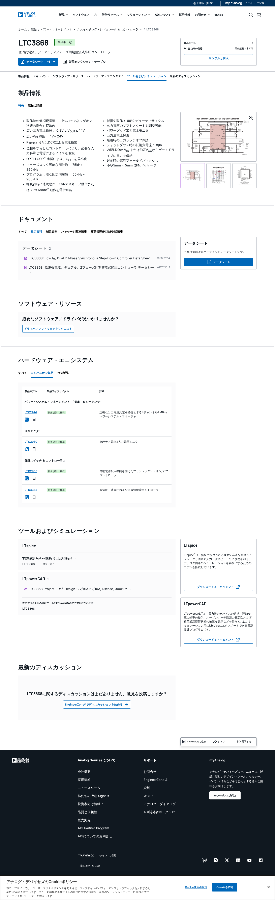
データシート (35, 61)
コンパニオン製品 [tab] (42, 372)
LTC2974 (31, 412)
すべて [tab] (22, 231)
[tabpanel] (97, 155)
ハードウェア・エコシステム (105, 76)
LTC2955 (31, 471)
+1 (48, 61)
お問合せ (150, 772)
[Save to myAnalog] (34, 420)
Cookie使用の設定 (196, 887)
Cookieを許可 (224, 887)
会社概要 (84, 772)
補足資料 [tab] (51, 231)
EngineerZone (154, 780)
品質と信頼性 (87, 812)
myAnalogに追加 (196, 741)
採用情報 (84, 780)
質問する (246, 741)
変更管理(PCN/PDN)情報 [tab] (107, 231)
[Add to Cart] (27, 420)
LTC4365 (31, 490)
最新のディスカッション (185, 76)
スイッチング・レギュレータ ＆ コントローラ (109, 29)
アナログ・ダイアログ (160, 804)
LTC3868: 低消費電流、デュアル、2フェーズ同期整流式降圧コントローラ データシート (91, 269)
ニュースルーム (89, 788)
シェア (221, 741)
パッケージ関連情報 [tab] (74, 231)
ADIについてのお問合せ (95, 836)
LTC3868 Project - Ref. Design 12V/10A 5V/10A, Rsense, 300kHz (78, 589)
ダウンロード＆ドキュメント (215, 586)
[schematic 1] (192, 175)
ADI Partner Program (93, 828)
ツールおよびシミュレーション (146, 76)
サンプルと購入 (218, 58)
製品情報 (24, 76)
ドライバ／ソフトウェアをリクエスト (48, 328)
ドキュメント (41, 76)
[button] (74, 29)
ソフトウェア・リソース (68, 76)
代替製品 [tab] (63, 372)
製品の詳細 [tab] (35, 105)
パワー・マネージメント (56, 29)
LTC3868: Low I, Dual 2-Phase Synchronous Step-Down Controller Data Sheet (89, 258)
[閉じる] (268, 887)
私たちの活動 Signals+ (94, 796)
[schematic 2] (218, 175)
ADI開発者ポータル (158, 812)
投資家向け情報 (89, 804)
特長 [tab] (21, 105)
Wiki (147, 796)
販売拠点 (84, 820)
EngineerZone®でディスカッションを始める (94, 704)
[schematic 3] (244, 175)
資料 (147, 788)
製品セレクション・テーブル (87, 61)
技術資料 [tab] (36, 231)
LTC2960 (31, 441)
